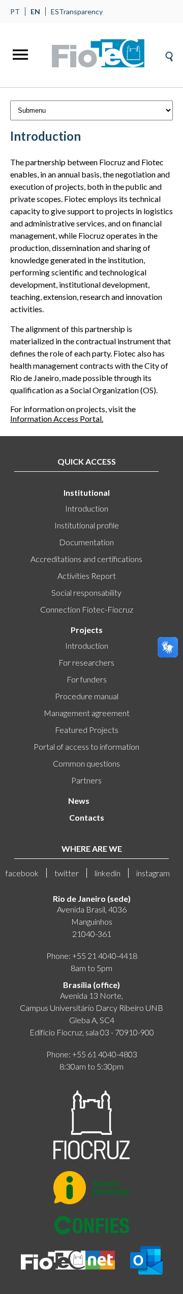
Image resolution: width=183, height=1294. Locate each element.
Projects (87, 630)
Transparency (81, 11)
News (78, 800)
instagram (153, 873)
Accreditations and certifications (86, 559)
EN (35, 11)
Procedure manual (86, 696)
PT (15, 11)
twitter (66, 873)
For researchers (86, 662)
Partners (86, 780)
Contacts (86, 817)
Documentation (86, 542)
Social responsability (86, 592)
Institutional (87, 492)
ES (55, 11)
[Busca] (169, 53)
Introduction (86, 508)
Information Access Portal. (56, 418)
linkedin (107, 873)
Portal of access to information (86, 746)
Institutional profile (86, 525)
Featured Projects (86, 729)
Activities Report (86, 575)
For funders (87, 679)
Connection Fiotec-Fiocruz (86, 609)
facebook (22, 873)
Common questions (86, 763)
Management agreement (87, 713)
